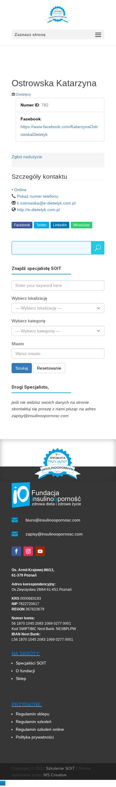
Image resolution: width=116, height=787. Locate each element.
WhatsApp (81, 225)
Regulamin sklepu (32, 713)
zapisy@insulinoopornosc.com (54, 534)
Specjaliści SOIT (31, 663)
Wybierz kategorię (29, 320)
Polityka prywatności (35, 737)
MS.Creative (55, 774)
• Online (19, 189)
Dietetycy (23, 94)
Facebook (22, 225)
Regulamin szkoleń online (40, 729)
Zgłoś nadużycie (27, 156)
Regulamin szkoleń (34, 721)
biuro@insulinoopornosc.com (53, 520)
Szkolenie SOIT (60, 768)
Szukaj (21, 368)
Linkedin (60, 225)
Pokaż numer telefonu (37, 196)
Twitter (41, 225)
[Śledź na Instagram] (28, 551)
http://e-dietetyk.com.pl (38, 209)
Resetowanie (49, 368)
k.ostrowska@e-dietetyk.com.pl (46, 203)
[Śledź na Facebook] (16, 551)
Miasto (18, 343)
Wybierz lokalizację (29, 298)
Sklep (21, 678)
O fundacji (25, 670)
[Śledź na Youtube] (40, 551)
